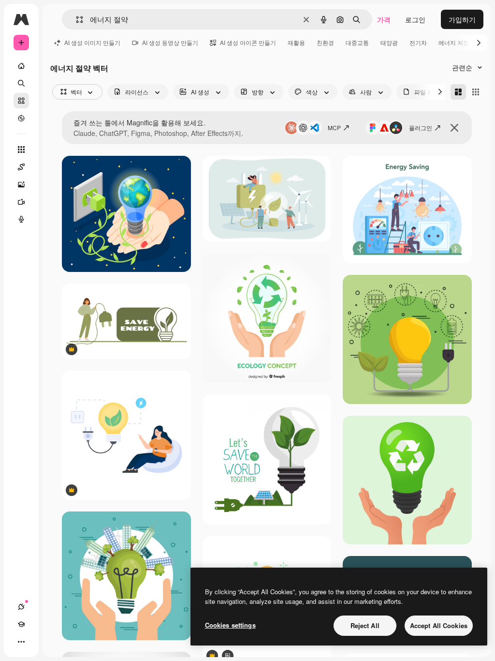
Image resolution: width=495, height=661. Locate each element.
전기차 (418, 42)
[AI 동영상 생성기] (21, 202)
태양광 (389, 42)
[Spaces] (21, 167)
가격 (384, 19)
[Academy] (21, 624)
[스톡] (21, 100)
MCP (334, 127)
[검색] (21, 83)
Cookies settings (230, 625)
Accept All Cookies (438, 625)
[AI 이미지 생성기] (21, 184)
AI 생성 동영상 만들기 (170, 42)
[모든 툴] (21, 149)
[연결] (21, 607)
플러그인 (420, 127)
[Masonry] (458, 92)
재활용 (296, 42)
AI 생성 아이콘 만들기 (248, 42)
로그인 (415, 19)
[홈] (21, 66)
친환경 (325, 42)
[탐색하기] (21, 118)
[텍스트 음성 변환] (21, 219)
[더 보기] (21, 641)
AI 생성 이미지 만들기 (92, 42)
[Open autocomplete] (75, 19)
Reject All (364, 625)
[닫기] (454, 128)
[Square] (475, 92)
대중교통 (357, 42)
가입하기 (462, 19)
